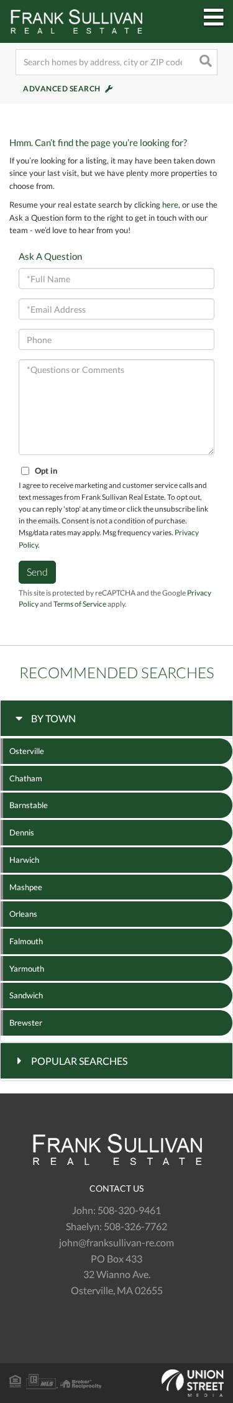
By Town (53, 718)
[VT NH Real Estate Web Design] (116, 1383)
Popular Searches (79, 1061)
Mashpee (25, 887)
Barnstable (28, 805)
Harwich (24, 860)
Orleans (23, 914)
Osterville (26, 751)
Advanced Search (62, 88)
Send (37, 571)
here (170, 204)
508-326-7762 (135, 1226)
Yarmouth (26, 968)
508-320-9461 (129, 1210)
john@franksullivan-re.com (116, 1242)
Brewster (25, 1023)
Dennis (21, 832)
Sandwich (26, 995)
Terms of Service (79, 604)
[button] (204, 62)
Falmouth (26, 941)
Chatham (25, 778)
